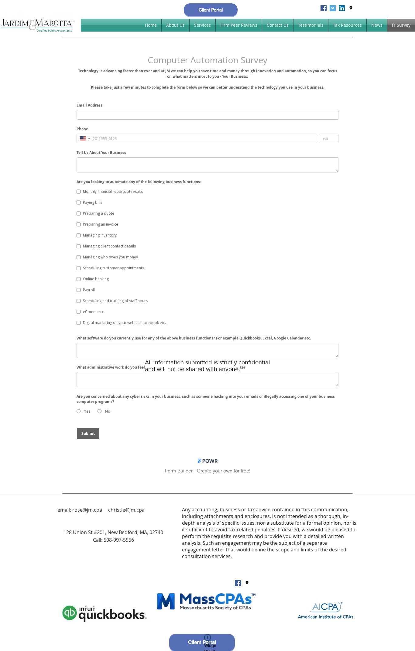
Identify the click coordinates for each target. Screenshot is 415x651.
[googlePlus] (333, 8)
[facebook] (324, 8)
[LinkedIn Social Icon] (342, 8)
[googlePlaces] (351, 8)
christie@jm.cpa (126, 509)
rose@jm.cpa (87, 509)
